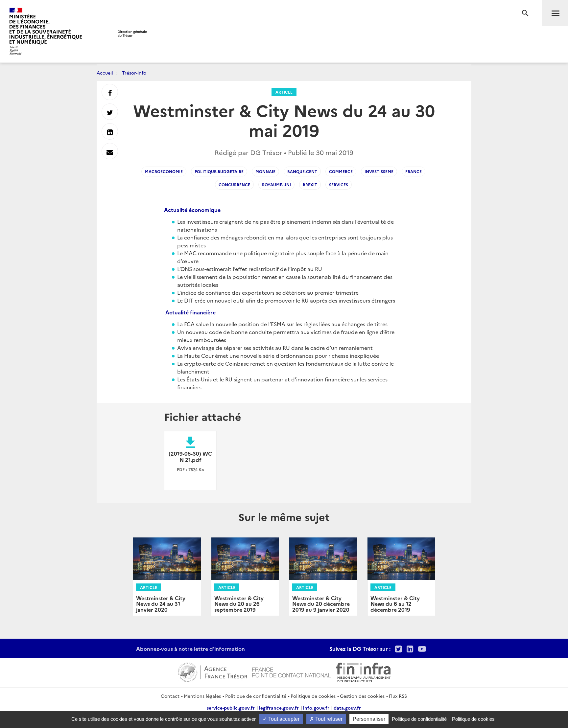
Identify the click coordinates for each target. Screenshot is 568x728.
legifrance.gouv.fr (279, 707)
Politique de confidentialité (255, 696)
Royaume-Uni (276, 184)
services (338, 184)
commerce (341, 171)
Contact (170, 696)
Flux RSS (398, 696)
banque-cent (302, 171)
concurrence (234, 184)
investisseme (379, 171)
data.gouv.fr (347, 707)
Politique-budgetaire (219, 171)
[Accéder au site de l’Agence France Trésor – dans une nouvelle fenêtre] (212, 671)
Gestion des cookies (362, 696)
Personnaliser (369, 719)
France (413, 171)
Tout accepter (283, 719)
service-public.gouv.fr (231, 707)
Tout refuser (328, 719)
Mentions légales (202, 696)
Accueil (105, 72)
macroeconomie (164, 171)
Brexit (310, 184)
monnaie (265, 171)
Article (284, 92)
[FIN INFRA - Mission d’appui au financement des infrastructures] (363, 671)
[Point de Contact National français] (291, 671)
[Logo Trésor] (130, 33)
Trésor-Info (134, 72)
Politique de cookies (313, 696)
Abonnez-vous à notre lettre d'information (190, 648)
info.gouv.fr (316, 707)
